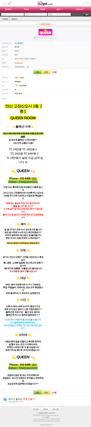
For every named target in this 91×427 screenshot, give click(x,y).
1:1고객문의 (45, 417)
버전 (35, 409)
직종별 (42, 9)
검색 (86, 15)
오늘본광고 (80, 9)
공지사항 (55, 409)
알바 (60, 9)
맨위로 (45, 409)
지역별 (26, 9)
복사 (28, 67)
